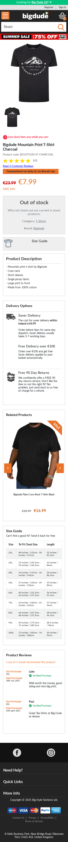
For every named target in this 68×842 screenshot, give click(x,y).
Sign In (62, 7)
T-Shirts (41, 221)
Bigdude (38, 228)
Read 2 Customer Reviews (18, 166)
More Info (11, 793)
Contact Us (18, 818)
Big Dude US (40, 2)
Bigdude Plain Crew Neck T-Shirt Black (34, 494)
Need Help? (13, 770)
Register (48, 7)
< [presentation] (8, 468)
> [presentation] (60, 468)
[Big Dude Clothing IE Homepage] (35, 15)
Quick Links (13, 782)
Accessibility (47, 818)
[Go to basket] (62, 15)
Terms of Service (34, 821)
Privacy (32, 818)
